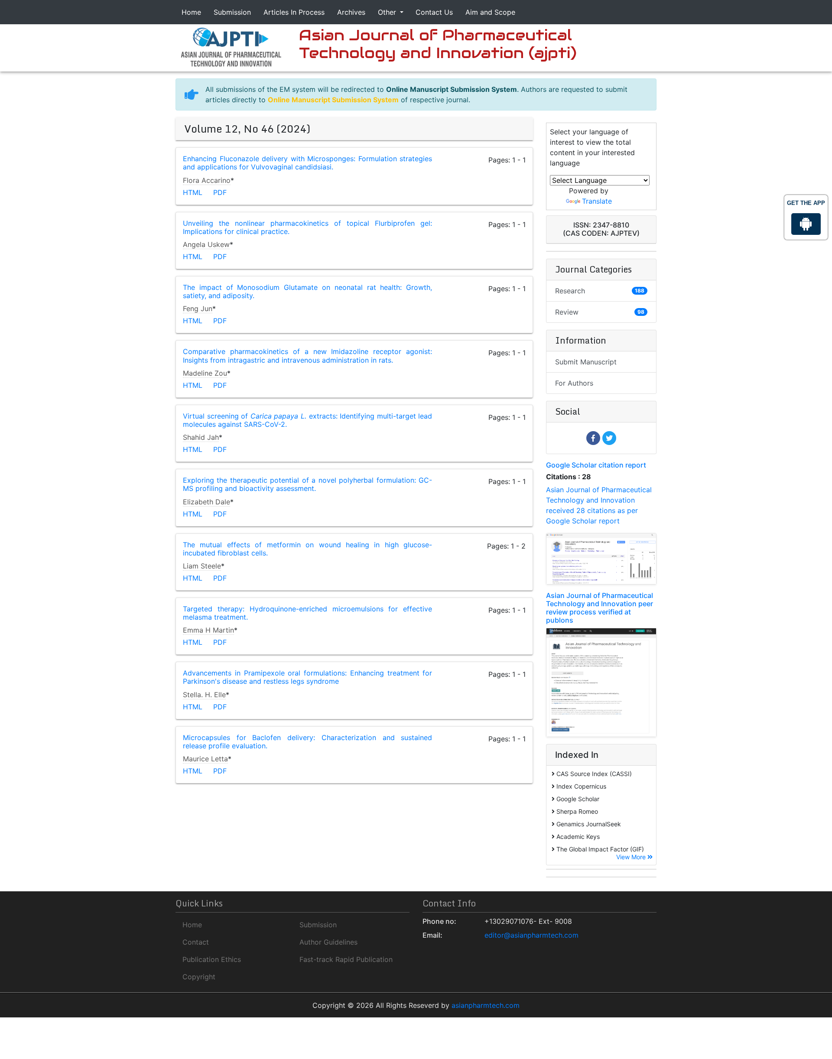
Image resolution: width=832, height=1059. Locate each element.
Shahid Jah (201, 437)
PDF (220, 192)
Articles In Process (294, 12)
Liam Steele (202, 566)
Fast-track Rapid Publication (346, 959)
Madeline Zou (205, 373)
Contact (195, 942)
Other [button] (388, 12)
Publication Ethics (211, 959)
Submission (232, 12)
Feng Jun (197, 308)
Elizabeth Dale (206, 501)
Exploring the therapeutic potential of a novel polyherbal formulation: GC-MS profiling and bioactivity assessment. (307, 484)
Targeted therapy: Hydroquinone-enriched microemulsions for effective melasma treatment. (307, 612)
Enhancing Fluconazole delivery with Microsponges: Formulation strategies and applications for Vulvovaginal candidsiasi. (307, 162)
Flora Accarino (207, 180)
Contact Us (434, 12)
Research (599, 290)
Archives (351, 12)
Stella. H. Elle (204, 694)
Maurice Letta (205, 758)
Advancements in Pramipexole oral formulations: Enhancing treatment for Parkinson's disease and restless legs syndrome (307, 677)
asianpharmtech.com (486, 1005)
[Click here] (231, 46)
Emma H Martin (208, 630)
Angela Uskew (206, 244)
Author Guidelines (328, 942)
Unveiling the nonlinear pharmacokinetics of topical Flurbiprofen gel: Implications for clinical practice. (307, 227)
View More (631, 857)
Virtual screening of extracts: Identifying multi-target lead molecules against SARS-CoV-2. (307, 420)
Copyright (198, 976)
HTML (192, 192)
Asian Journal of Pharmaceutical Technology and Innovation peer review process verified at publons (599, 608)
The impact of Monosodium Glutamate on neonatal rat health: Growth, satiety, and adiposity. (307, 291)
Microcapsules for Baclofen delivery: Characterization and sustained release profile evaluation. (307, 741)
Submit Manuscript (586, 361)
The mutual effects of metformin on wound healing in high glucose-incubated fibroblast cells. (307, 548)
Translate (597, 201)
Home (191, 12)
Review (599, 312)
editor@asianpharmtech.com (531, 935)
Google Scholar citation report (596, 465)
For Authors (574, 383)
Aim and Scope (490, 12)
